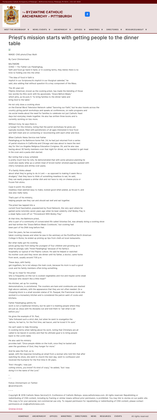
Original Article (15, 408)
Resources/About (135, 29)
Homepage (23, 416)
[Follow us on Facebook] (87, 14)
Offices (78, 29)
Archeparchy (60, 29)
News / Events (40, 29)
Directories (112, 29)
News (93, 416)
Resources (105, 416)
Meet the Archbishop (15, 29)
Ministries (94, 29)
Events (118, 416)
